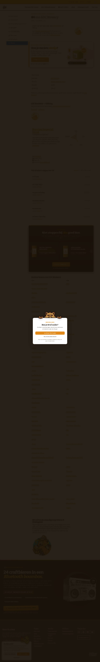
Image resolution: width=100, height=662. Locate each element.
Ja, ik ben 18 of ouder (50, 333)
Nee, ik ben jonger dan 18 (50, 336)
